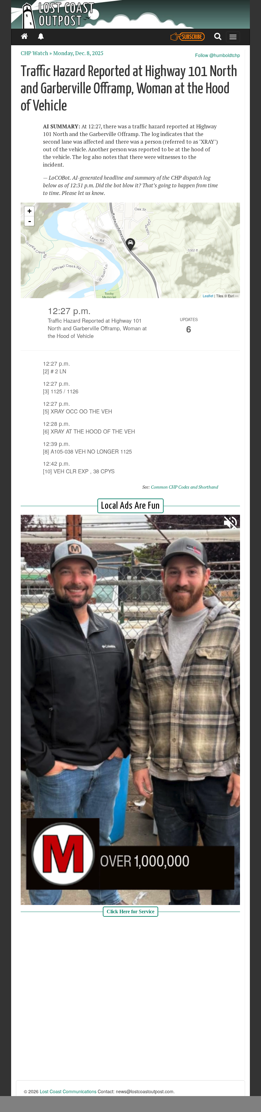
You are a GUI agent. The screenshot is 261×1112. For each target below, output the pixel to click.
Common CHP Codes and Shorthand (184, 487)
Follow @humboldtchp (217, 55)
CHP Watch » (36, 53)
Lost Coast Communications (68, 1091)
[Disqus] (130, 999)
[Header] (130, 14)
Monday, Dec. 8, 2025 (78, 53)
